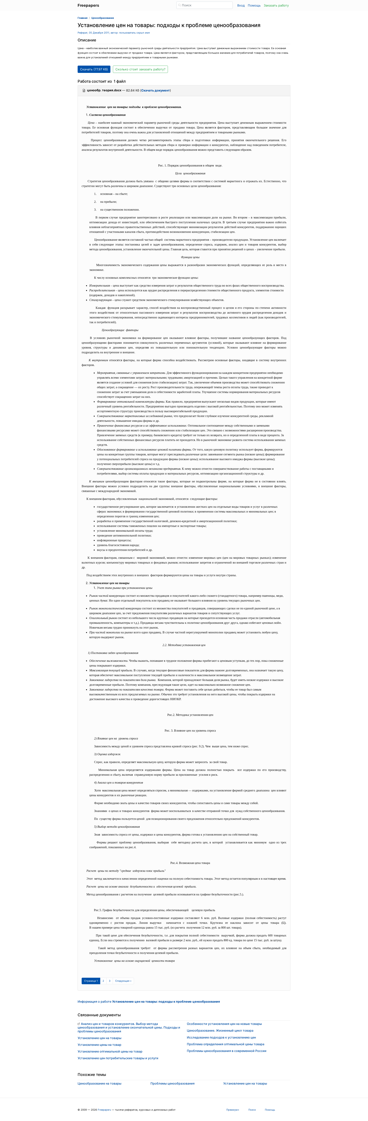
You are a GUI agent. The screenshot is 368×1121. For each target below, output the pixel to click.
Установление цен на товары (99, 1038)
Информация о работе (149, 1001)
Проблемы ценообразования (172, 1083)
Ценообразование (102, 17)
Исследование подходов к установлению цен (221, 1037)
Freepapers (104, 1109)
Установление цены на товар (99, 1045)
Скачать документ (155, 90)
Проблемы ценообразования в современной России (226, 1051)
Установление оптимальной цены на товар (110, 1051)
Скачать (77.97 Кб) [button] (94, 69)
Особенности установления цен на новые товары (224, 1024)
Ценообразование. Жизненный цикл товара (220, 1030)
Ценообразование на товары (99, 1083)
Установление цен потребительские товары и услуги (118, 1058)
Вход (241, 5)
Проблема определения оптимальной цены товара (225, 1044)
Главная (82, 17)
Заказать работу (276, 5)
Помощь (254, 5)
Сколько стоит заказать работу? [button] (140, 69)
